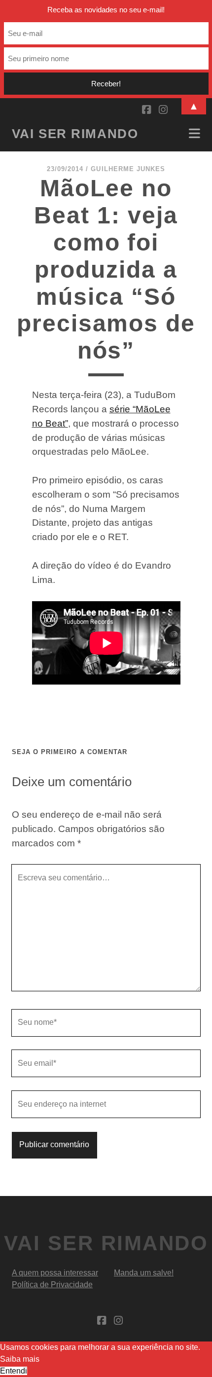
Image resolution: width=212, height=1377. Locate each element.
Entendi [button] (13, 1371)
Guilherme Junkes (128, 169)
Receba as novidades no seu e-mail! (106, 9)
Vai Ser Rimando (75, 133)
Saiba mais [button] (19, 1359)
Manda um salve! (144, 1272)
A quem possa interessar (55, 1272)
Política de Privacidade (52, 1284)
